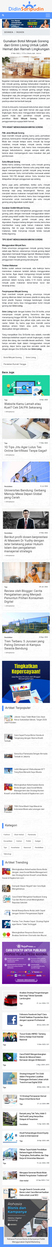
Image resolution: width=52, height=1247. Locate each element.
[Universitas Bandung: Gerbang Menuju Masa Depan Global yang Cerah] (26, 477)
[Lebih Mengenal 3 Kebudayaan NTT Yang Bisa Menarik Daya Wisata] (10, 770)
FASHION (20, 32)
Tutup (45, 1198)
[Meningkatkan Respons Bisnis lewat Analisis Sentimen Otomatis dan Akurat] (8, 935)
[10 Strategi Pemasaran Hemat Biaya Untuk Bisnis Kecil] (12, 1100)
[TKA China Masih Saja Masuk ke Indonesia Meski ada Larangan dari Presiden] (10, 807)
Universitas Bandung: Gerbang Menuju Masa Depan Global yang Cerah (25, 494)
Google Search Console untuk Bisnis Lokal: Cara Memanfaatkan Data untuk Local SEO (34, 1192)
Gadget (38, 841)
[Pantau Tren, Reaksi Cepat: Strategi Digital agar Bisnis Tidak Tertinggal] (8, 924)
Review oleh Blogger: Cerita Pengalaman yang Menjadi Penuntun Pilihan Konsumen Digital (24, 596)
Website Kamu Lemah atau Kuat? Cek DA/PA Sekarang (23, 405)
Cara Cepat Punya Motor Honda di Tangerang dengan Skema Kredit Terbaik (24, 738)
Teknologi (7, 854)
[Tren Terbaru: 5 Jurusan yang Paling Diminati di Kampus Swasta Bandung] (26, 628)
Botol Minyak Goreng (13, 357)
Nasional (27, 847)
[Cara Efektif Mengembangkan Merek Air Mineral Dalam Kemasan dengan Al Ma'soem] (12, 1057)
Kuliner (19, 841)
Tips (5, 400)
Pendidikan (8, 486)
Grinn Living (31, 357)
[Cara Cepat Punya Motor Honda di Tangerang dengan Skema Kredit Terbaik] (10, 736)
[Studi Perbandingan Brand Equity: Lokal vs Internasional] (12, 1137)
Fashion (7, 835)
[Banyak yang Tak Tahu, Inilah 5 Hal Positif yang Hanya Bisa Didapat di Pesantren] (12, 1119)
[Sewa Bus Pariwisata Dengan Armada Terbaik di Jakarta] (10, 755)
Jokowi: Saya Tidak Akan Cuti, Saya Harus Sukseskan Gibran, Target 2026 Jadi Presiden (25, 720)
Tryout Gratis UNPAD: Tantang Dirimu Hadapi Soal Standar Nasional (33, 1037)
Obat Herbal (19, 835)
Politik (28, 841)
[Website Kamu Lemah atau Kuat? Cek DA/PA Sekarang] (26, 388)
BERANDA (8, 32)
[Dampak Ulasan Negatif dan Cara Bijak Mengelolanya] (8, 888)
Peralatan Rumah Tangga (15, 364)
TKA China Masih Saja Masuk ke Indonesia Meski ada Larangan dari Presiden (24, 809)
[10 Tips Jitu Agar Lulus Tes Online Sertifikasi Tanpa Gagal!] (26, 430)
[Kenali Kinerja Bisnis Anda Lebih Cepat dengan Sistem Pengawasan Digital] (8, 912)
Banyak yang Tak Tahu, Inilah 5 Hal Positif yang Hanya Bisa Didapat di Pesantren (33, 1116)
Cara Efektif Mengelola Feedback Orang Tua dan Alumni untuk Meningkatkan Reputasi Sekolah (29, 900)
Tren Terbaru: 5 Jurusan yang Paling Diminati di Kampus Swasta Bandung (24, 645)
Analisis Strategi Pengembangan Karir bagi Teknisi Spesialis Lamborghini (34, 996)
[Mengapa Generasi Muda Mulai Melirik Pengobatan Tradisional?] (12, 1175)
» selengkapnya (9, 411)
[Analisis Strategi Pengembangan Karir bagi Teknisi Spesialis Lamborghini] (12, 1000)
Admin (38, 53)
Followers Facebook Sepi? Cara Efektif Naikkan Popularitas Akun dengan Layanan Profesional (34, 1017)
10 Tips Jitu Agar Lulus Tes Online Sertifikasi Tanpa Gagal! (25, 448)
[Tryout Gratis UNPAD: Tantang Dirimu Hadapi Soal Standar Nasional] (12, 1037)
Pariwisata (32, 835)
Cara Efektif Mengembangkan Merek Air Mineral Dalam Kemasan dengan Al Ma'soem (33, 1057)
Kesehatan (15, 847)
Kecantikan (8, 841)
